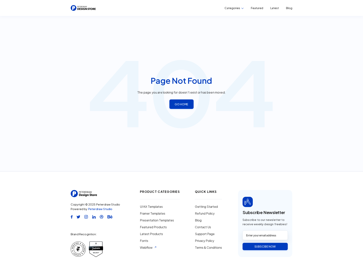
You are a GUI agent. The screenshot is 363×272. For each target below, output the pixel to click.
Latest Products (151, 234)
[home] (83, 8)
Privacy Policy (204, 240)
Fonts (144, 240)
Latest (274, 8)
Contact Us (203, 227)
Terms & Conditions (208, 247)
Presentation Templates (157, 220)
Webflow (146, 247)
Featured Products (153, 227)
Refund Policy (205, 213)
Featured (257, 8)
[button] (234, 8)
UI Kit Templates (151, 206)
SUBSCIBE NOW (265, 246)
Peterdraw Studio (100, 209)
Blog (289, 8)
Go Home (181, 104)
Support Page (205, 234)
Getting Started (206, 206)
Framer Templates (152, 213)
